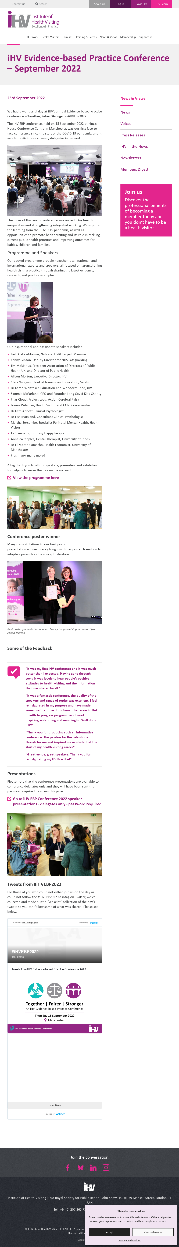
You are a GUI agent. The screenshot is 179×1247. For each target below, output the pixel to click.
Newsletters (130, 158)
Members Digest (134, 169)
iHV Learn (162, 3)
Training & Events (86, 37)
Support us (145, 37)
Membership (128, 37)
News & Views (108, 37)
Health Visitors (50, 37)
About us (99, 3)
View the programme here (36, 477)
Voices (125, 123)
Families (68, 37)
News (125, 112)
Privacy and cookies (130, 1240)
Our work (32, 37)
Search (42, 3)
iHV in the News (134, 146)
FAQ (65, 1228)
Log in (120, 3)
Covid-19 (141, 3)
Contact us (18, 3)
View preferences (153, 1232)
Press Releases (132, 135)
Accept (109, 1232)
